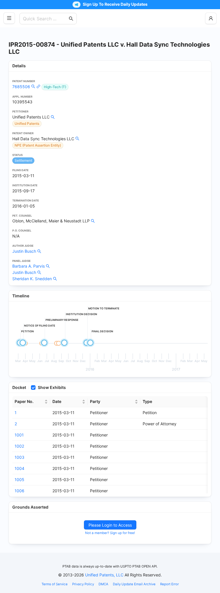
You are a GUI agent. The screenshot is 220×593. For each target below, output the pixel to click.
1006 (19, 490)
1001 (19, 434)
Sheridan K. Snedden (32, 278)
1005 (19, 479)
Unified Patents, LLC (104, 574)
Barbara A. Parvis (28, 266)
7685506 (21, 86)
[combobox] (45, 18)
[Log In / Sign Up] (211, 18)
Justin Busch (24, 251)
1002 (19, 446)
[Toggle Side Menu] (9, 18)
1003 (19, 457)
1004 (19, 468)
